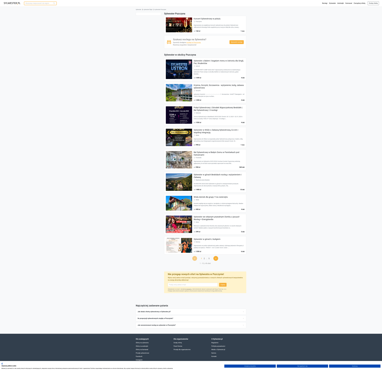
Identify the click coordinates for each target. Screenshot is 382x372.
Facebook (139, 356)
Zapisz (222, 285)
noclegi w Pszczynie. (193, 42)
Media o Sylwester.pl (218, 349)
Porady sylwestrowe (142, 353)
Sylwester (332, 3)
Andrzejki (340, 3)
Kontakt (214, 356)
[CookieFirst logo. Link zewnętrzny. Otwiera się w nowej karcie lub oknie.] (2, 364)
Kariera (213, 353)
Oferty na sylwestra (142, 343)
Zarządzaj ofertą (359, 3)
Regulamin (214, 343)
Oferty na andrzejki (142, 346)
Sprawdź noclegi (236, 42)
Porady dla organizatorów (182, 349)
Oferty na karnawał (142, 349)
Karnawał (348, 3)
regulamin (189, 289)
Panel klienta (178, 346)
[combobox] (38, 3)
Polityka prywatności (218, 346)
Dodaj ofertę (373, 3)
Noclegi (324, 3)
